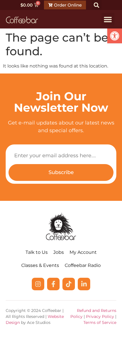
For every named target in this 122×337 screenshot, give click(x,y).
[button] (114, 35)
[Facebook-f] (53, 284)
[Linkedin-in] (84, 284)
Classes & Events (40, 265)
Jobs (58, 252)
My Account (83, 252)
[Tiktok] (68, 284)
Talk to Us (37, 252)
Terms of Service (99, 322)
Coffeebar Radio (83, 265)
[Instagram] (38, 284)
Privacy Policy (100, 316)
